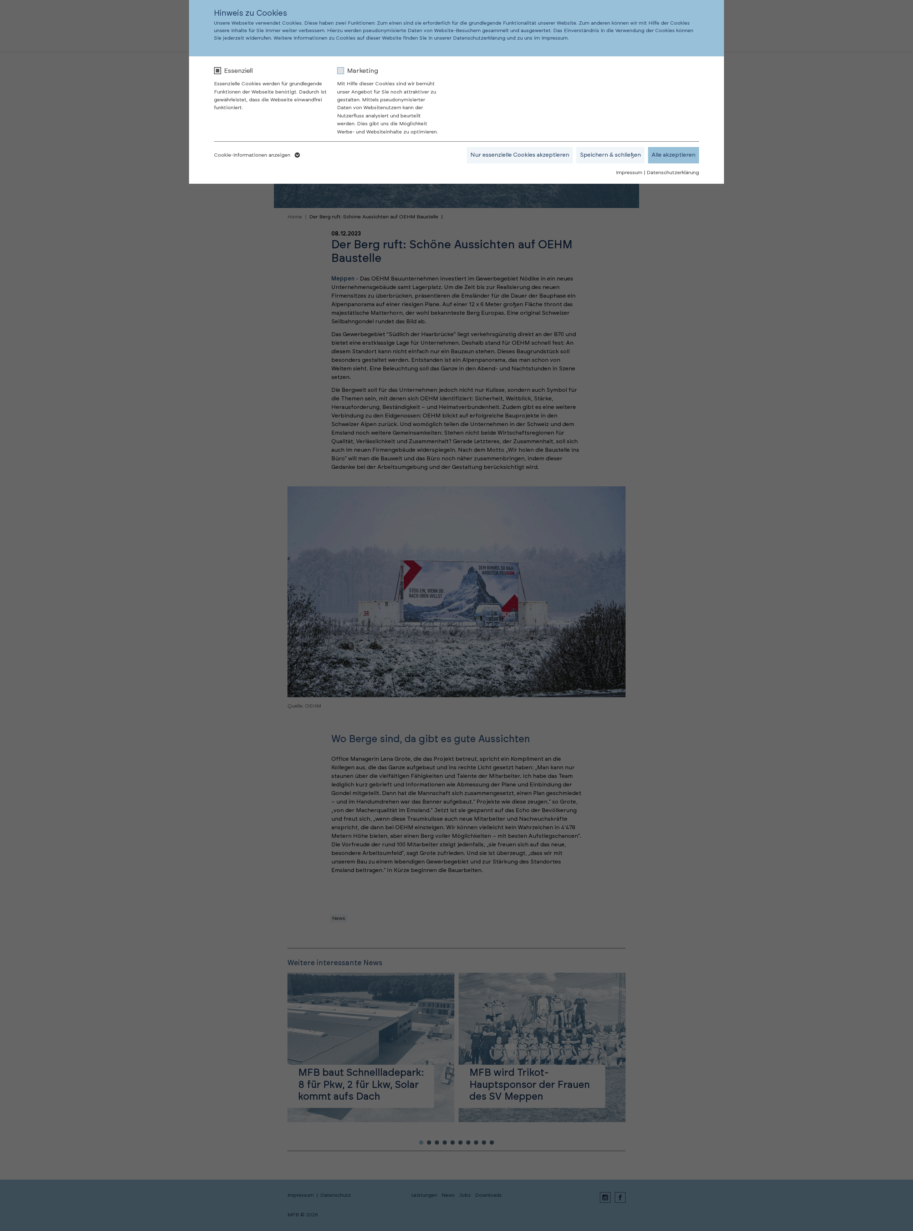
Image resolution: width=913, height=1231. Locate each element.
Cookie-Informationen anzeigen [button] (253, 155)
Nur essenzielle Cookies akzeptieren (519, 155)
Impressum (629, 172)
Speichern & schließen (610, 155)
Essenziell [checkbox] (238, 71)
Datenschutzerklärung (673, 172)
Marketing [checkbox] (362, 71)
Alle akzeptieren (673, 155)
